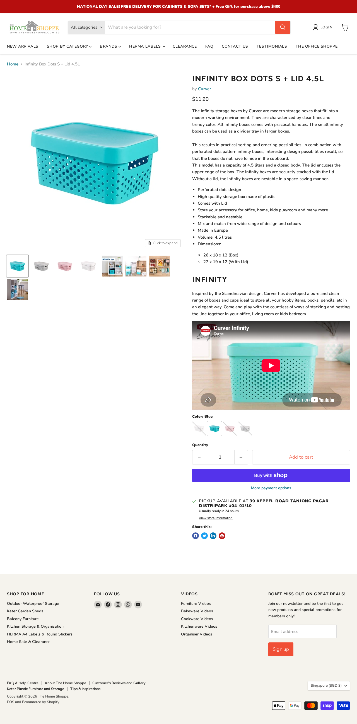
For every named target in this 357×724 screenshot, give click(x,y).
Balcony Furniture (23, 619)
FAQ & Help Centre (22, 683)
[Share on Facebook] (195, 535)
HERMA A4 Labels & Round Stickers (40, 634)
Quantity (200, 445)
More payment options (271, 488)
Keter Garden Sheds (25, 611)
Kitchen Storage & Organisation (35, 626)
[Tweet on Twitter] (204, 535)
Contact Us (235, 46)
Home (12, 64)
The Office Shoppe (317, 46)
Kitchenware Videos (199, 626)
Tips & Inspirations (85, 688)
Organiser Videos (196, 634)
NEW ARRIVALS (22, 46)
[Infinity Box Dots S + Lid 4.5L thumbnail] (17, 266)
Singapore (326, 685)
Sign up (281, 649)
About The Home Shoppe (65, 683)
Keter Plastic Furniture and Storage (35, 688)
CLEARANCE (185, 46)
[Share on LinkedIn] (213, 535)
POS (10, 702)
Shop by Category (68, 46)
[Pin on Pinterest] (222, 535)
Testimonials (272, 46)
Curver (204, 89)
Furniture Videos (196, 603)
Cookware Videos (197, 619)
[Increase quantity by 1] (241, 457)
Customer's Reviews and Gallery (119, 683)
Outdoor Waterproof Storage (33, 603)
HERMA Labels (145, 46)
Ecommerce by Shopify (40, 702)
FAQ (209, 46)
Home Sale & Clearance (28, 641)
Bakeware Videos (197, 611)
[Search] (282, 27)
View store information (216, 518)
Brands (109, 46)
